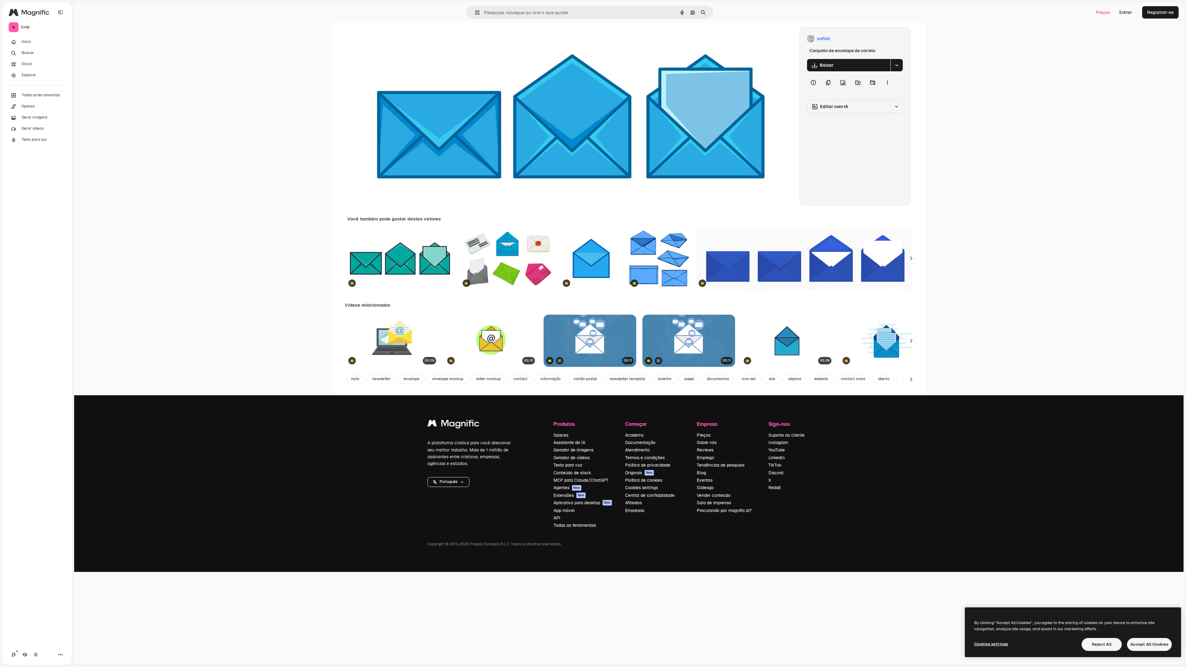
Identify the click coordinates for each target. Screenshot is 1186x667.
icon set (749, 378)
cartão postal (585, 378)
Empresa (707, 424)
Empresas (634, 510)
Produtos (564, 424)
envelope (411, 378)
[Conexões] (14, 655)
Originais (639, 473)
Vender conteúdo (713, 495)
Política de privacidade (647, 465)
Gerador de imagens (573, 450)
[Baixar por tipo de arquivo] (896, 65)
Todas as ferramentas (574, 525)
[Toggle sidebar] (60, 12)
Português (448, 481)
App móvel (564, 510)
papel (689, 378)
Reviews (705, 450)
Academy (634, 435)
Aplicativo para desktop (582, 502)
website (821, 378)
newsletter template (627, 378)
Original (386, 39)
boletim (664, 378)
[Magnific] (453, 425)
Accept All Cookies (1149, 644)
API (556, 518)
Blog (701, 473)
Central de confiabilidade (650, 495)
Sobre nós (707, 442)
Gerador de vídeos (571, 457)
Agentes (566, 487)
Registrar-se (1160, 12)
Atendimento (637, 450)
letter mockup (488, 378)
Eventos (705, 480)
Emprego (705, 457)
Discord (775, 473)
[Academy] (25, 655)
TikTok (774, 465)
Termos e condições (645, 457)
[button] (448, 482)
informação (550, 378)
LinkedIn (776, 457)
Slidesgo (705, 487)
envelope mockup (447, 378)
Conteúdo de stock (572, 473)
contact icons (853, 378)
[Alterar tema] (36, 655)
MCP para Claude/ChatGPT (580, 480)
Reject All (1102, 644)
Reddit (774, 487)
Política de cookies (643, 480)
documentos (718, 378)
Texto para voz (567, 465)
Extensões (568, 495)
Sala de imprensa (714, 502)
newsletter (381, 378)
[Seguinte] (911, 258)
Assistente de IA (569, 442)
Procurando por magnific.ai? (724, 510)
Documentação (640, 442)
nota (355, 378)
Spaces (560, 435)
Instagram (778, 442)
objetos (794, 378)
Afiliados (633, 502)
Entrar (1125, 12)
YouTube (776, 450)
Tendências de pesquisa (720, 465)
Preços (1103, 12)
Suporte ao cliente (786, 435)
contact (521, 378)
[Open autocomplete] (474, 12)
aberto (884, 378)
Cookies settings (641, 487)
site (772, 378)
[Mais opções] (887, 82)
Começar (636, 424)
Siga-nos (779, 424)
